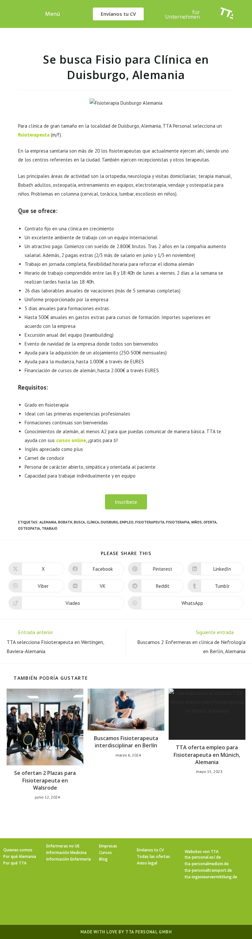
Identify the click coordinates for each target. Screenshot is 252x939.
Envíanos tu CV (150, 850)
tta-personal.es (199, 857)
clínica (93, 522)
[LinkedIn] (77, 898)
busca (79, 522)
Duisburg (109, 522)
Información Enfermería (68, 859)
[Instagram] (61, 898)
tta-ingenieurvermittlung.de (211, 877)
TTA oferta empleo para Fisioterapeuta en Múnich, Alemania (207, 755)
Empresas (108, 846)
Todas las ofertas (153, 856)
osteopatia (29, 528)
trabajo (49, 528)
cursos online (71, 440)
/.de (217, 857)
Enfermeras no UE (62, 846)
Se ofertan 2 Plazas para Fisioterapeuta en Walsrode (45, 780)
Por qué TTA (15, 863)
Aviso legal (147, 863)
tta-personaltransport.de (208, 870)
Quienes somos (17, 850)
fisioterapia (178, 522)
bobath (65, 522)
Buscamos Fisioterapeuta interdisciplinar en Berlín (126, 742)
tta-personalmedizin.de (207, 863)
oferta (210, 522)
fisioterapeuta (34, 135)
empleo (127, 522)
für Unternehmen (182, 14)
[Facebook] (46, 898)
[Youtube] (109, 898)
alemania (47, 522)
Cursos (105, 852)
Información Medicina (66, 852)
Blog (103, 859)
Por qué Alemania (19, 856)
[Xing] (93, 898)
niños (196, 522)
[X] (30, 898)
